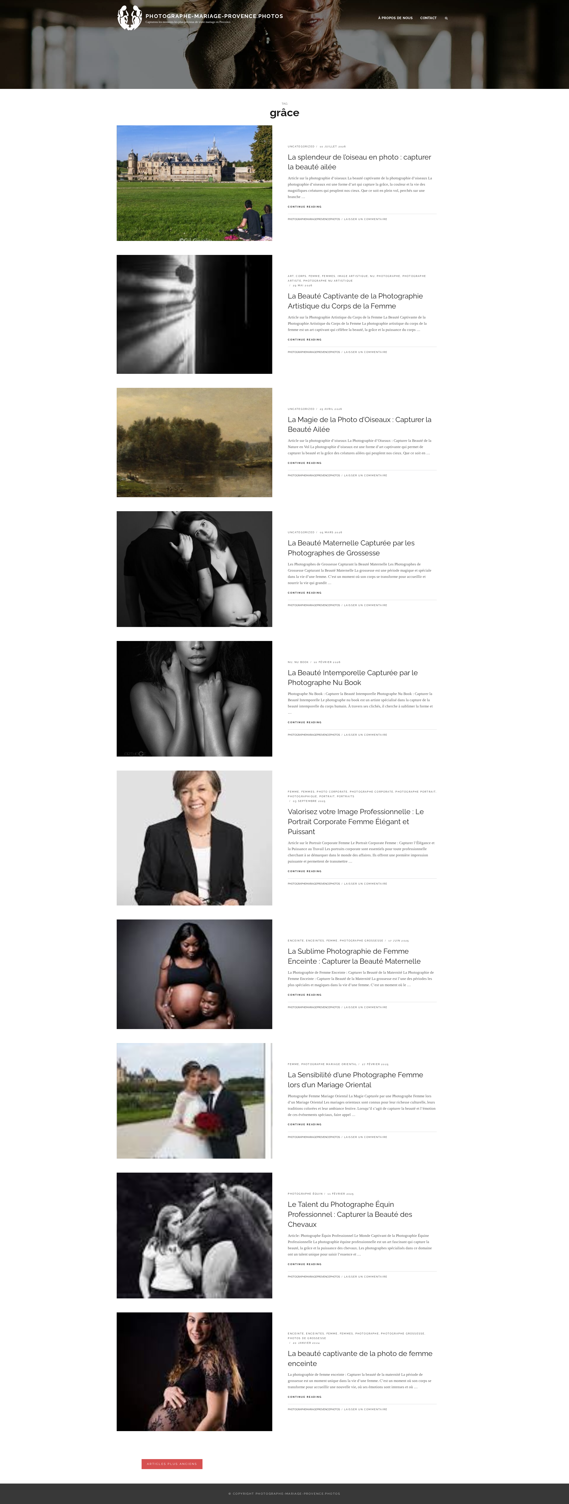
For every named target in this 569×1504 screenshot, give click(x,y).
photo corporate (332, 791)
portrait (327, 796)
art (291, 276)
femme (314, 276)
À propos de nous (395, 18)
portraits (346, 796)
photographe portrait (415, 791)
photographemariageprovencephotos (314, 219)
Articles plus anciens (172, 1464)
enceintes (315, 940)
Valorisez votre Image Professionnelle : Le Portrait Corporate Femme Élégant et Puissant (356, 821)
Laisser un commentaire (365, 219)
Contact (428, 18)
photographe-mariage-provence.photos (214, 16)
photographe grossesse (361, 940)
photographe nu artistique (328, 280)
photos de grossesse (307, 1338)
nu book (302, 662)
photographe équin (305, 1193)
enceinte (296, 940)
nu (372, 276)
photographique (302, 796)
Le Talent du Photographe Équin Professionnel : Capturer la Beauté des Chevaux (350, 1214)
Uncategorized (301, 146)
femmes (328, 276)
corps (301, 276)
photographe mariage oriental (329, 1064)
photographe (388, 276)
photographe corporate (371, 791)
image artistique (353, 276)
